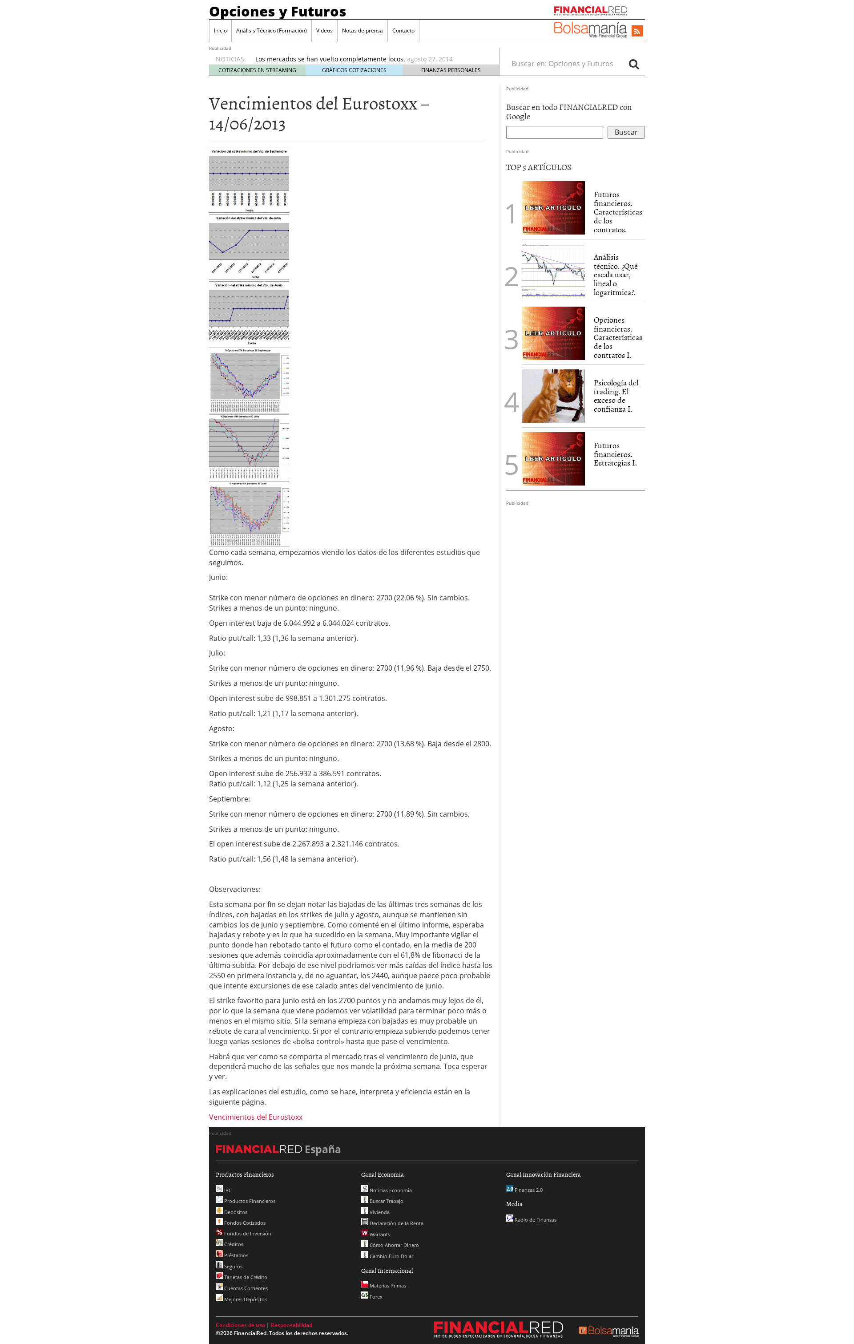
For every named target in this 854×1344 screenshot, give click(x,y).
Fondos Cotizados (244, 1222)
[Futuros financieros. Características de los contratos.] (553, 207)
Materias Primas (387, 1285)
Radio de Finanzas (534, 1219)
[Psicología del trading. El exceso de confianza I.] (553, 395)
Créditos (233, 1244)
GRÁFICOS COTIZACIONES (354, 70)
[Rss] (637, 31)
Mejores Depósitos (245, 1299)
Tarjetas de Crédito (245, 1277)
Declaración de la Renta (395, 1223)
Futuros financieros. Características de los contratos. (618, 211)
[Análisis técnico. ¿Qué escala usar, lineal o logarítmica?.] (553, 270)
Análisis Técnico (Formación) (271, 30)
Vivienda (379, 1212)
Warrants (379, 1234)
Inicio (220, 30)
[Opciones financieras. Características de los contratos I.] (553, 332)
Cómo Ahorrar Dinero (393, 1245)
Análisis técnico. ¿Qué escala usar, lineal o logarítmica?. (616, 274)
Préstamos (235, 1255)
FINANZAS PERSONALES (451, 70)
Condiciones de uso (240, 1325)
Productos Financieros (249, 1201)
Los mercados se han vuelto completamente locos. (330, 59)
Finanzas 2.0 (528, 1189)
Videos (324, 30)
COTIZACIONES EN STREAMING (257, 70)
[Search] (633, 63)
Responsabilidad (291, 1325)
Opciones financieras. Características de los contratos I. (618, 337)
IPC (227, 1190)
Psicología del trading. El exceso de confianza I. (616, 395)
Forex (375, 1296)
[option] (369, 59)
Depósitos (235, 1212)
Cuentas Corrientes (245, 1288)
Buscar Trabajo (385, 1201)
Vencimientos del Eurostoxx (255, 1117)
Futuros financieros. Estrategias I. (615, 454)
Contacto (403, 30)
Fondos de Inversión (247, 1233)
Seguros (232, 1266)
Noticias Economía (390, 1190)
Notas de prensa (362, 30)
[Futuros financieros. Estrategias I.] (553, 458)
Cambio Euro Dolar (390, 1256)
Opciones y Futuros (277, 11)
